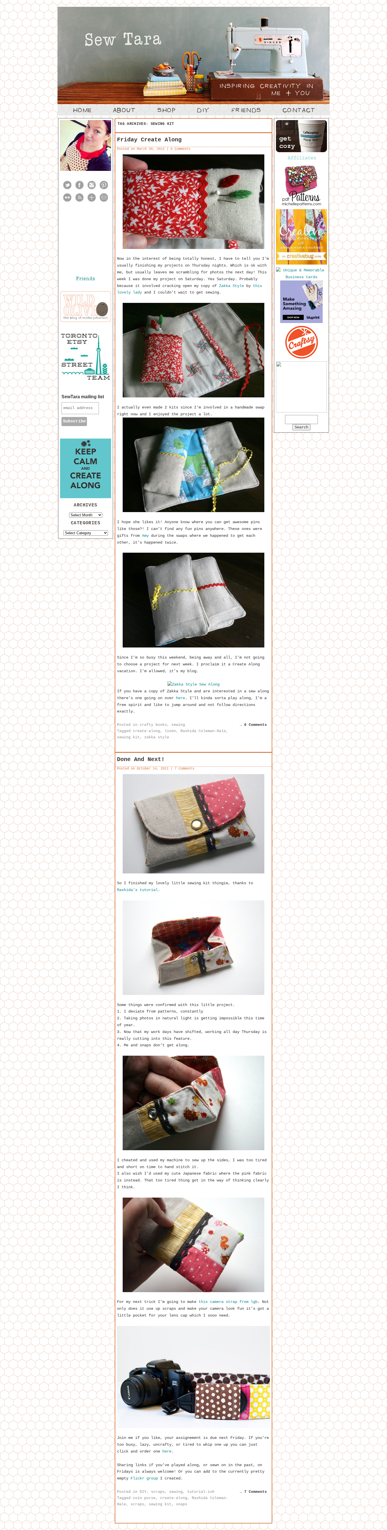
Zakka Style (231, 286)
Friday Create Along (149, 140)
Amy (145, 535)
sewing (178, 725)
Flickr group (144, 1478)
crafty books (153, 725)
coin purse (144, 1498)
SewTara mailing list (82, 396)
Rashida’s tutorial (137, 890)
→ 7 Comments (253, 1492)
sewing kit (128, 737)
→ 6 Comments (253, 725)
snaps (181, 1504)
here (180, 698)
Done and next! (141, 759)
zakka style (156, 737)
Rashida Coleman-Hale (203, 731)
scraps (158, 1492)
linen (170, 731)
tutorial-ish (200, 1492)
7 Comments (184, 769)
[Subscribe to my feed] (79, 201)
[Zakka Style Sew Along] (193, 684)
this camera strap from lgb (228, 1302)
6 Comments (180, 149)
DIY (143, 1492)
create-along (146, 731)
